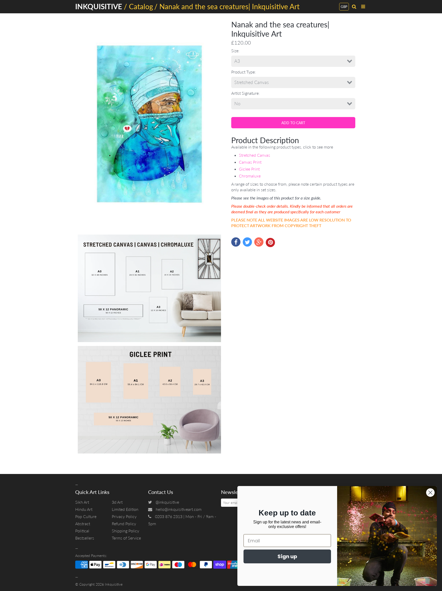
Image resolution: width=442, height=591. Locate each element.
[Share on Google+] (258, 242)
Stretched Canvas (254, 155)
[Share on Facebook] (235, 242)
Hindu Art (83, 509)
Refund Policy (124, 523)
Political (82, 530)
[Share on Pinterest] (270, 242)
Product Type (243, 71)
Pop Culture (85, 516)
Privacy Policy (124, 516)
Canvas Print (250, 162)
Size (234, 50)
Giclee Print (249, 168)
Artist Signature (245, 93)
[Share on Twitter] (247, 242)
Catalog (141, 6)
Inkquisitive (114, 584)
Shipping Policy (125, 530)
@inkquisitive (167, 502)
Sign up (287, 556)
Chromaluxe (250, 175)
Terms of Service (126, 537)
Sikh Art (82, 502)
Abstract (82, 523)
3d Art (117, 502)
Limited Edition (125, 509)
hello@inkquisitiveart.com (179, 509)
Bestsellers (84, 537)
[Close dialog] (430, 492)
